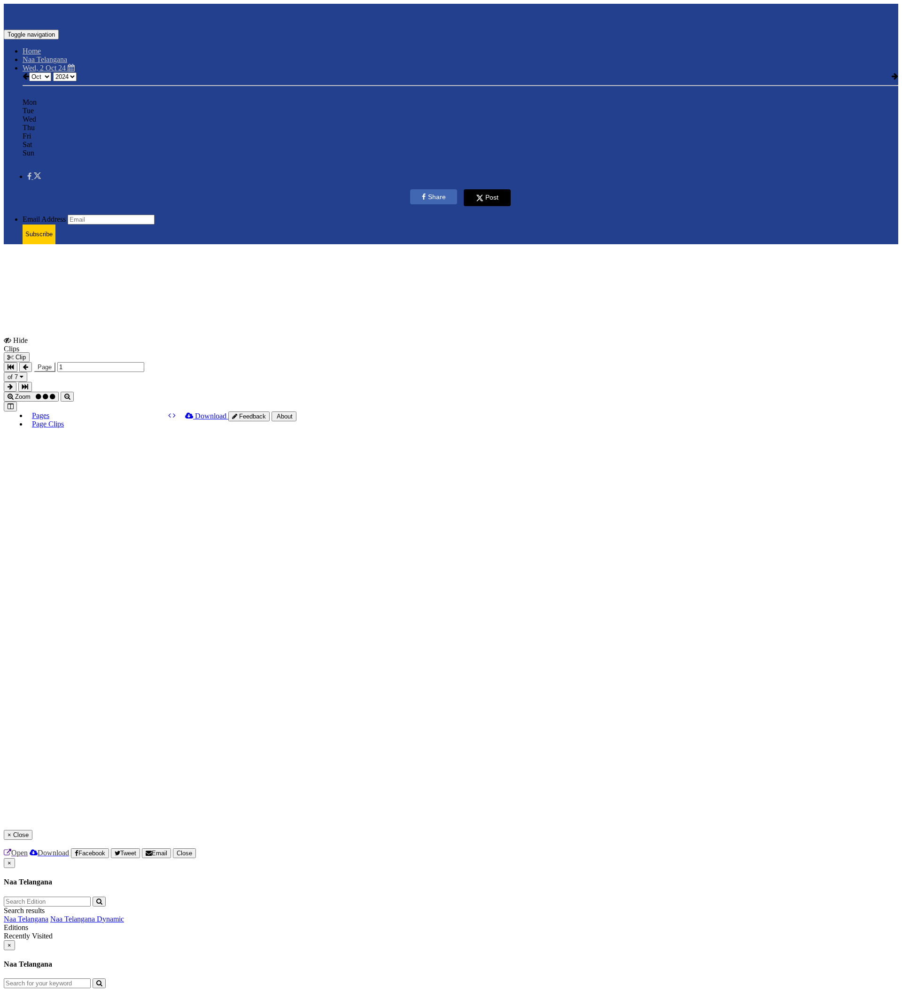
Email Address (44, 219)
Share (437, 197)
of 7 (14, 376)
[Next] (174, 415)
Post (491, 197)
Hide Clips (16, 344)
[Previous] (170, 415)
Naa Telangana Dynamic (87, 919)
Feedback (251, 416)
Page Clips (48, 424)
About (284, 416)
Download (210, 416)
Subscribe (39, 234)
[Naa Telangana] (451, 15)
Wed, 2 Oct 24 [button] (45, 68)
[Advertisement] (231, 273)
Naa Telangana (26, 919)
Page (45, 367)
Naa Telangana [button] (45, 59)
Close (184, 853)
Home (32, 51)
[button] (34, 176)
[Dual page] (10, 406)
